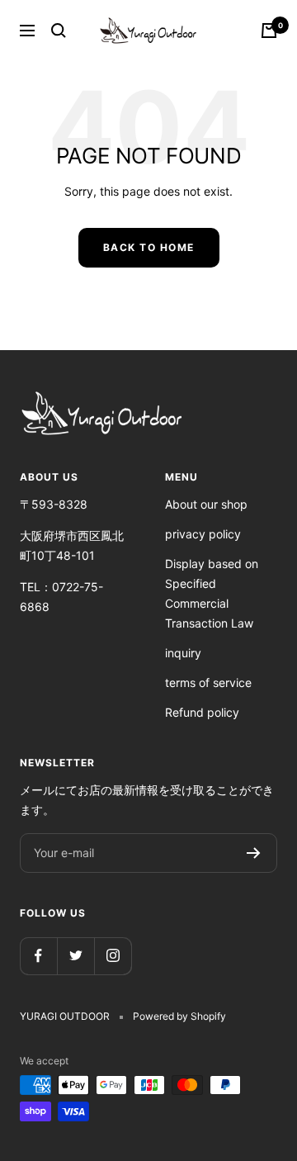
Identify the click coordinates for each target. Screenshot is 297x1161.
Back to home (149, 247)
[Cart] (269, 30)
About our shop (206, 504)
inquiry (183, 653)
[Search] (58, 30)
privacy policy (203, 534)
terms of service (208, 682)
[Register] (254, 853)
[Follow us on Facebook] (38, 955)
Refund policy (202, 712)
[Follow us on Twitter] (75, 955)
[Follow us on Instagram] (112, 955)
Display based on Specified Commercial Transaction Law (211, 593)
